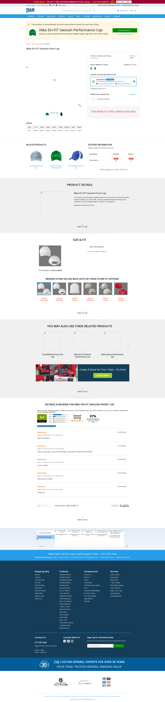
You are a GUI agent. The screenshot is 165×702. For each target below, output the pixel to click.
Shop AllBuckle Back (90, 299)
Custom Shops (115, 574)
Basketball (51, 16)
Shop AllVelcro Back (44, 299)
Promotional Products (66, 623)
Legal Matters (88, 599)
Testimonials (88, 583)
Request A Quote (40, 591)
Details (87, 2)
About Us (87, 577)
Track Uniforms (64, 593)
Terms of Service (58, 696)
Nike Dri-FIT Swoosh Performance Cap (56, 166)
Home (28, 44)
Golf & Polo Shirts (65, 609)
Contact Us (38, 599)
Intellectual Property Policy (72, 696)
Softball (40, 16)
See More (117, 16)
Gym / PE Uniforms (65, 601)
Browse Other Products (125, 34)
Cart (133, 11)
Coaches (107, 16)
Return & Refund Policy (100, 696)
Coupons (37, 577)
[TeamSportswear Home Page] (30, 12)
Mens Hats (39, 44)
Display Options (60, 505)
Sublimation (97, 16)
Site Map (87, 601)
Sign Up (119, 646)
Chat (53, 5)
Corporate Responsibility (92, 591)
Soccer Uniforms (64, 591)
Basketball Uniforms (65, 580)
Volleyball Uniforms (65, 596)
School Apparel (115, 593)
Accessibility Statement (114, 696)
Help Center (61, 5)
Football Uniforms (65, 583)
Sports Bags (63, 617)
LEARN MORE (102, 375)
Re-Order (38, 583)
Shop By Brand (64, 628)
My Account (38, 588)
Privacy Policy (48, 696)
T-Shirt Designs (115, 583)
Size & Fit (133, 94)
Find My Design (39, 585)
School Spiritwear (65, 604)
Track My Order (40, 580)
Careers (86, 580)
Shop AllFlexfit (105, 299)
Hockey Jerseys (64, 585)
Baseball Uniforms (65, 574)
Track (78, 16)
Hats (33, 44)
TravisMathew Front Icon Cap (36, 166)
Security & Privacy (89, 593)
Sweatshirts (63, 612)
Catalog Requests (116, 596)
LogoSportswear (64, 625)
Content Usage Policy (86, 696)
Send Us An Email (51, 646)
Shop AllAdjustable (59, 299)
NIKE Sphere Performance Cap (76, 166)
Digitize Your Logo (116, 591)
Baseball (31, 16)
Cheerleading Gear (65, 599)
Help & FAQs (39, 593)
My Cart (37, 574)
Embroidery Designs (116, 585)
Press (85, 588)
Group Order (114, 577)
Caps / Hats (63, 620)
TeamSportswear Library (92, 585)
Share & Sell (114, 580)
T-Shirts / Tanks (64, 607)
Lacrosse (86, 16)
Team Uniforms (115, 588)
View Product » (124, 30)
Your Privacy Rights (90, 596)
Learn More (94, 58)
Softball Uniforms (65, 577)
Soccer (70, 16)
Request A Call (39, 596)
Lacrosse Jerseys (64, 588)
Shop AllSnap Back (121, 299)
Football (61, 16)
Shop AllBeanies (74, 299)
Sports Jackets (64, 615)
